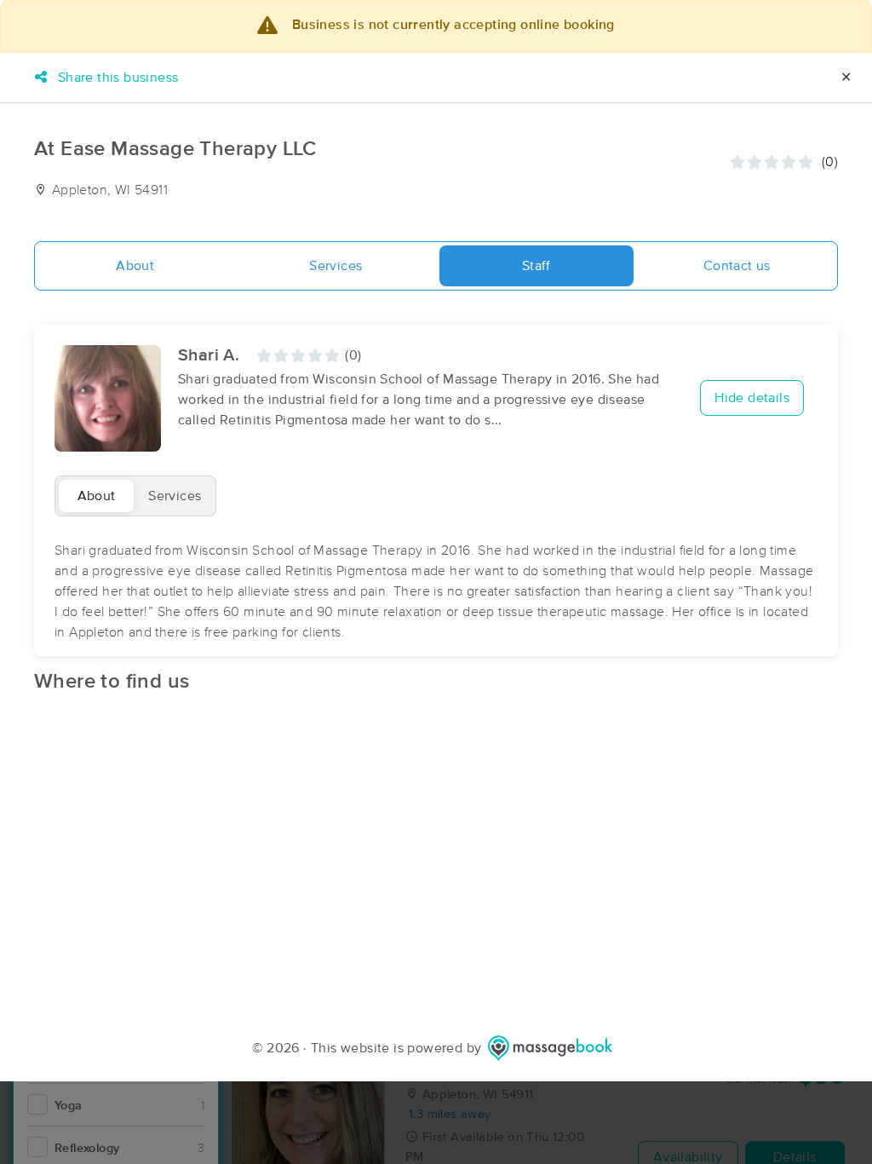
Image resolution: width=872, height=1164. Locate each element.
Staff (536, 266)
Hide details (751, 398)
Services (335, 266)
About (135, 266)
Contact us (737, 266)
